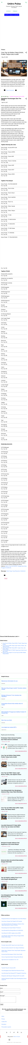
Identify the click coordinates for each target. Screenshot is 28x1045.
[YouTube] (6, 1032)
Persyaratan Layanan (6, 1026)
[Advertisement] (14, 31)
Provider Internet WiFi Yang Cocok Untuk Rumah (12, 945)
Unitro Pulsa (14, 3)
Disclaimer (3, 1024)
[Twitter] (14, 1032)
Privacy (3, 1018)
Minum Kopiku (17, 1036)
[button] (26, 53)
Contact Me (4, 1021)
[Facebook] (10, 1032)
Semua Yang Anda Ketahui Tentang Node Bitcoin (12, 957)
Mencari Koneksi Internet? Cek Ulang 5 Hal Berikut (12, 947)
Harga (5, 578)
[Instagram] (17, 1032)
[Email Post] (16, 90)
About (2, 1016)
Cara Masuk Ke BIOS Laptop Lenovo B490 (11, 933)
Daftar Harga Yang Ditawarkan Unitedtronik (15, 571)
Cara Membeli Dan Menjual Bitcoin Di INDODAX (12, 930)
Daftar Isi (8, 11)
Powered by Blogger (14, 1039)
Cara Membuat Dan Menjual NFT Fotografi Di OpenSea (13, 973)
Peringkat (15, 11)
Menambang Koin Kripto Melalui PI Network (11, 927)
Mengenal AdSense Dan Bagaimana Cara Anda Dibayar (13, 918)
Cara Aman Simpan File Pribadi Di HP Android (11, 921)
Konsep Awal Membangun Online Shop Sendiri (11, 954)
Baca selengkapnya (21, 751)
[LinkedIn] (21, 1032)
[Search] (26, 3)
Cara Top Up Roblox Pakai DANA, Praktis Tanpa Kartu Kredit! (12, 53)
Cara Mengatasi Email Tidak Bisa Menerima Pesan (12, 970)
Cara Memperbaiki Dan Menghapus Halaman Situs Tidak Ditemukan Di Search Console (12, 924)
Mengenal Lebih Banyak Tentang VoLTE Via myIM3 (12, 975)
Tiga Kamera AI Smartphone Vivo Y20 (9, 959)
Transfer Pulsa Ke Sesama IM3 (8, 967)
